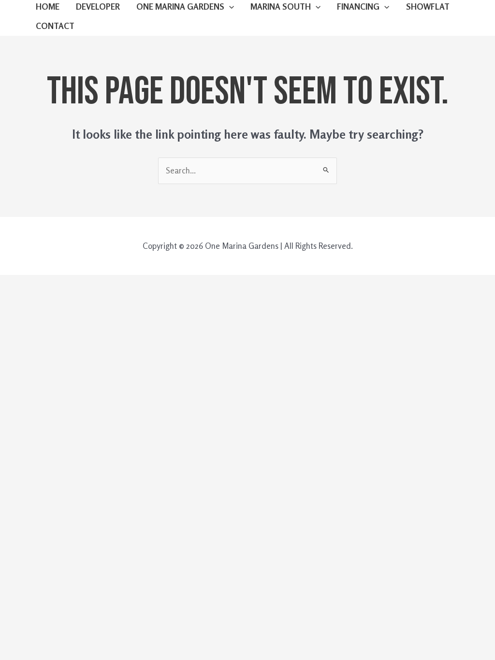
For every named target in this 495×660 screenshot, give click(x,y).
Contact (55, 26)
